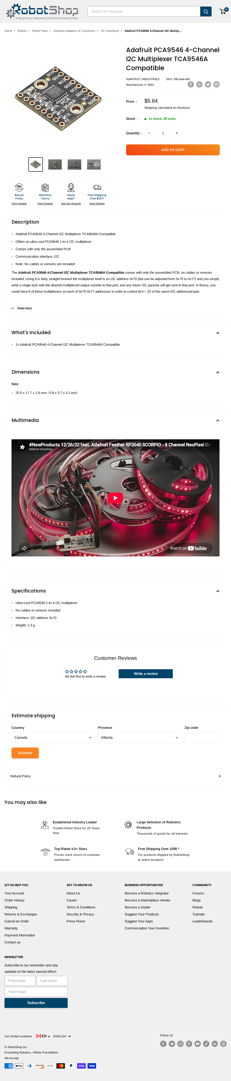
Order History (15, 900)
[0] (223, 11)
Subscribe (36, 1003)
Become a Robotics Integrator (147, 893)
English (60, 1036)
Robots (22, 30)
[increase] (177, 133)
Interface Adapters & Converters (74, 30)
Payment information (20, 935)
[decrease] (149, 133)
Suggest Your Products (142, 914)
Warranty (11, 928)
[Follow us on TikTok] (206, 1044)
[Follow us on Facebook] (163, 1044)
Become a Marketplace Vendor (147, 900)
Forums (198, 893)
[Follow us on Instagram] (180, 1044)
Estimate (25, 753)
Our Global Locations (18, 1036)
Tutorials (198, 914)
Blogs (196, 900)
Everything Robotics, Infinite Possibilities (31, 1052)
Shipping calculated (158, 107)
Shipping (11, 907)
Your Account (14, 893)
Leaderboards (202, 921)
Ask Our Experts (71, 203)
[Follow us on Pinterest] (189, 1044)
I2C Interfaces (110, 30)
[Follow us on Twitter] (172, 1044)
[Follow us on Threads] (223, 1044)
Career (72, 900)
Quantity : (134, 133)
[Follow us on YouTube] (197, 1044)
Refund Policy (20, 776)
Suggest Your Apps (139, 921)
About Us (73, 893)
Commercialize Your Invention (147, 928)
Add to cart (173, 150)
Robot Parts (40, 30)
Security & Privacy (80, 914)
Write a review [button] (146, 674)
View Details (19, 203)
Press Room (76, 921)
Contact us (13, 942)
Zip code (191, 727)
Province (105, 727)
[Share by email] (216, 84)
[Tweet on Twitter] (208, 84)
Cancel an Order (17, 921)
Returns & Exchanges (21, 914)
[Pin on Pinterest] (199, 84)
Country (18, 727)
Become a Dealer (137, 907)
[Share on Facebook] (191, 84)
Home (8, 30)
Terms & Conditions (81, 907)
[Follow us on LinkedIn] (215, 1044)
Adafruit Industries (142, 79)
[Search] (206, 11)
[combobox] (144, 11)
